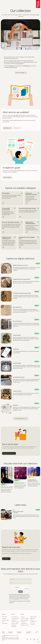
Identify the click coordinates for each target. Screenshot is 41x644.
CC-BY (6, 638)
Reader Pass (12, 65)
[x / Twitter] (27, 639)
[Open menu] (38, 641)
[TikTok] (37, 639)
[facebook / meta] (30, 639)
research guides (19, 63)
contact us (11, 602)
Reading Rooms (26, 65)
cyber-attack (16, 115)
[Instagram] (34, 639)
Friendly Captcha (26, 588)
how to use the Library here (11, 67)
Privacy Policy (16, 598)
